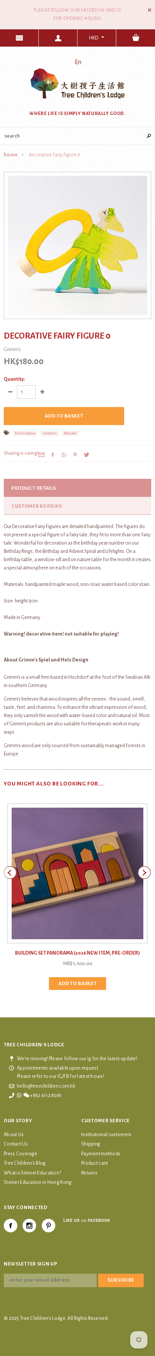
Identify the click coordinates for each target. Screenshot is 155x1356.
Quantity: (14, 379)
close (149, 10)
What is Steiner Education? (32, 1173)
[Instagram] (29, 1225)
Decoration (25, 433)
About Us (14, 1134)
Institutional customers (106, 1134)
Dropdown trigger (58, 38)
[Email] (41, 454)
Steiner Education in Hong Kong (37, 1182)
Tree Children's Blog (25, 1163)
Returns (89, 1173)
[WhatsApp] (64, 454)
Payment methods (100, 1153)
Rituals (70, 433)
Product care (94, 1163)
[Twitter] (87, 454)
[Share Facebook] (53, 454)
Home (11, 154)
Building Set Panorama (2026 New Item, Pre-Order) (77, 953)
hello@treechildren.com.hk (46, 1086)
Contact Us (16, 1144)
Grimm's (50, 433)
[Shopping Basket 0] (135, 38)
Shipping (90, 1144)
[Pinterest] (75, 454)
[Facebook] (10, 1225)
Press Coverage (20, 1153)
